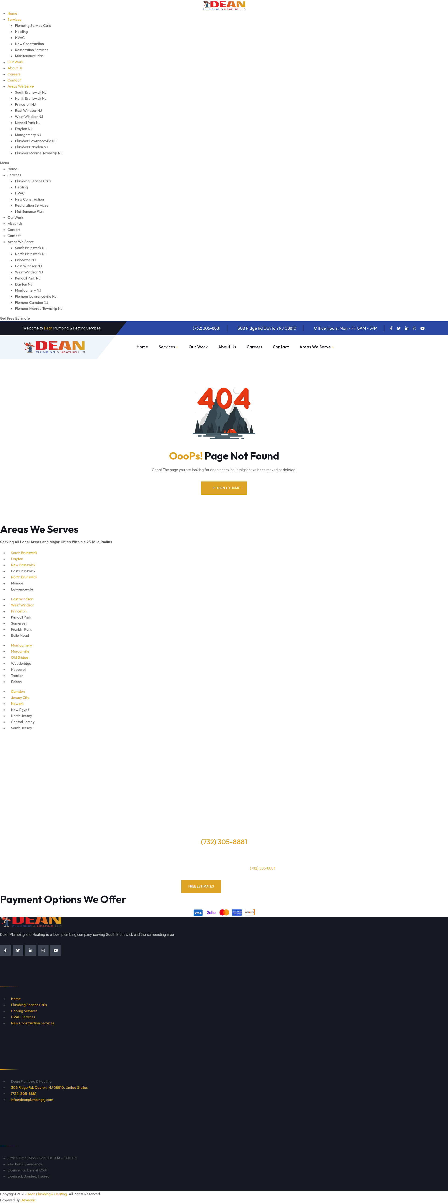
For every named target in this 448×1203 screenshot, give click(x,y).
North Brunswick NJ (30, 98)
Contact (14, 80)
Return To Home (226, 488)
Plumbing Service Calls (33, 25)
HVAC (20, 37)
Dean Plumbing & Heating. (47, 1194)
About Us (15, 68)
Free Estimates (401, 347)
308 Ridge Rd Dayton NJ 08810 (267, 328)
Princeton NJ (25, 104)
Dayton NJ (23, 128)
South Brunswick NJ (30, 92)
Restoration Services (31, 49)
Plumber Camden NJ (31, 147)
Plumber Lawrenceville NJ (35, 140)
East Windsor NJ (28, 110)
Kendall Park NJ (27, 122)
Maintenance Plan (29, 55)
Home (12, 13)
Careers (14, 74)
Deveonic (28, 1200)
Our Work (15, 62)
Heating (21, 31)
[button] (224, 163)
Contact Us (247, 886)
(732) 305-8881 (206, 328)
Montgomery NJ (28, 134)
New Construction (29, 43)
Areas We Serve (20, 86)
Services (14, 19)
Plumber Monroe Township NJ (38, 153)
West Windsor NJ (29, 116)
